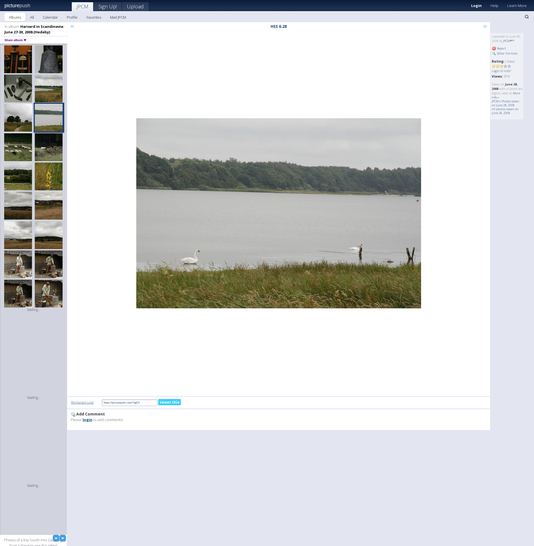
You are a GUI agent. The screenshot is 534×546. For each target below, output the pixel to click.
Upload (135, 6)
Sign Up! (107, 6)
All (32, 17)
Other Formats (506, 53)
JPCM (82, 6)
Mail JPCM (118, 17)
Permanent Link (82, 402)
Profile (72, 17)
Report (501, 48)
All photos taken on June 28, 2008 (505, 111)
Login (476, 5)
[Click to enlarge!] (278, 213)
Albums (15, 17)
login (87, 419)
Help (494, 5)
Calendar (50, 17)
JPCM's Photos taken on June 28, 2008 (505, 103)
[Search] (526, 16)
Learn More (517, 5)
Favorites (93, 17)
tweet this (169, 402)
